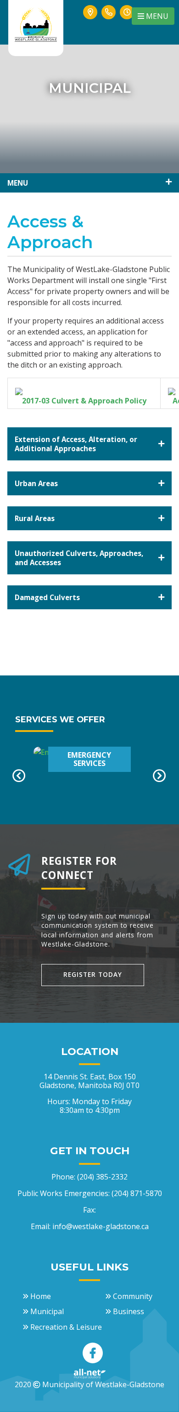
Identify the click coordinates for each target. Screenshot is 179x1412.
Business (128, 1311)
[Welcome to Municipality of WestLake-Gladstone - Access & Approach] (35, 23)
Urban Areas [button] (36, 483)
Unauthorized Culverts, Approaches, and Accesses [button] (79, 558)
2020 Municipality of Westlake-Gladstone (89, 1384)
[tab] (89, 443)
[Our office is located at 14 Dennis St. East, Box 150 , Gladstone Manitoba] (90, 22)
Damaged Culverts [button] (47, 597)
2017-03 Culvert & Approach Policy (84, 401)
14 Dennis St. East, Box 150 (89, 1081)
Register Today (92, 974)
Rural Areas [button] (35, 518)
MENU (156, 16)
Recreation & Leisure (66, 1327)
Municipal (47, 1311)
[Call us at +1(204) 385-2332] (109, 22)
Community (132, 1296)
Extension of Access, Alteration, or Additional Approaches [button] (76, 444)
